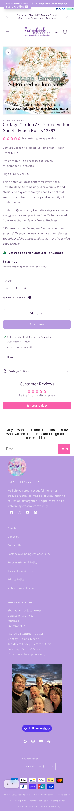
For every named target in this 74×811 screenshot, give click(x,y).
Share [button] (10, 357)
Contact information (27, 806)
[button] (7, 31)
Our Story (13, 536)
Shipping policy (57, 800)
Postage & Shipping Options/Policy (29, 554)
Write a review (37, 405)
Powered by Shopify (43, 794)
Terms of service (38, 800)
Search (12, 528)
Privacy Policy (16, 579)
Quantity (7, 281)
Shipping (21, 266)
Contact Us (14, 545)
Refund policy (63, 794)
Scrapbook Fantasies (22, 794)
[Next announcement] (67, 16)
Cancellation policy (51, 806)
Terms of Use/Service (20, 571)
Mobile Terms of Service (22, 588)
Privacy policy (19, 800)
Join (64, 449)
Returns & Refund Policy (22, 562)
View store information (21, 347)
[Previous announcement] (7, 16)
